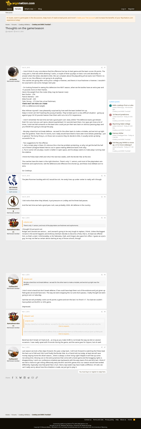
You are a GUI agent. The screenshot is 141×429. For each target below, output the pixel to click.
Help (117, 420)
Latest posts (114, 101)
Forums (18, 9)
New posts (9, 13)
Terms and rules (98, 420)
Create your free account (85, 18)
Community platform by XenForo (70, 423)
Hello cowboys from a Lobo (122, 105)
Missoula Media (45, 427)
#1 (105, 67)
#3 (105, 197)
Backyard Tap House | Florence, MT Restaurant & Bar (76, 425)
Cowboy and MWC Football (121, 111)
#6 (105, 312)
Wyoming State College (121, 124)
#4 (105, 218)
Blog (40, 9)
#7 (105, 347)
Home (9, 9)
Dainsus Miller (117, 133)
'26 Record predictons (120, 114)
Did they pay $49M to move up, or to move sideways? (123, 143)
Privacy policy (109, 420)
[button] (35, 9)
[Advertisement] (56, 49)
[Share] (101, 67)
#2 (105, 176)
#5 (105, 275)
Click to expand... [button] (64, 326)
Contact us (87, 420)
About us (123, 420)
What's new (29, 9)
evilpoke (10, 31)
